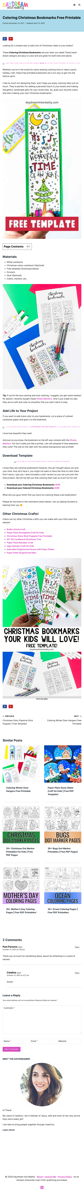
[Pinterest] (42, 1187)
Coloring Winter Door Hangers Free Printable (64, 720)
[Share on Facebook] (5, 38)
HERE (57, 484)
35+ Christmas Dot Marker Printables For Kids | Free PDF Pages (20, 851)
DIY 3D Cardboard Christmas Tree (24, 539)
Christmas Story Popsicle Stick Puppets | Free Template (18, 720)
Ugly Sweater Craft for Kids (20, 546)
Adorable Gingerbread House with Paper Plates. (31, 549)
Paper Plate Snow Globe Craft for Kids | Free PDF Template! (61, 791)
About (40, 1177)
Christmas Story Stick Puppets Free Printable (29, 536)
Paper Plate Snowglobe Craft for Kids (25, 532)
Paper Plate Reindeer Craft (20, 542)
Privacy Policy (65, 1177)
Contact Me (50, 1177)
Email (34, 1041)
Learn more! (9, 1130)
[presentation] (21, 764)
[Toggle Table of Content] (27, 246)
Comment (9, 1008)
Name (7, 1041)
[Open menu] (74, 5)
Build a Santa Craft (16, 529)
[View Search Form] (79, 5)
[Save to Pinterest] (11, 38)
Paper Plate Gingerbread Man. (22, 552)
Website (62, 1041)
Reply (77, 947)
